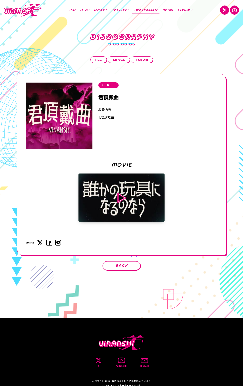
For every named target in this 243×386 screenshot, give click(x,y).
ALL (98, 59)
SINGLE (119, 59)
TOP (72, 10)
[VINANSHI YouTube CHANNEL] (234, 10)
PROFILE (100, 10)
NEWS (84, 10)
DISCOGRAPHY (145, 10)
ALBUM (142, 59)
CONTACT (185, 10)
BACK (122, 265)
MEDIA (168, 10)
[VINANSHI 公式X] (224, 10)
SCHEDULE (120, 10)
